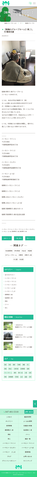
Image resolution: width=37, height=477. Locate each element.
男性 (6, 301)
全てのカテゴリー (10, 275)
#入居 (16, 259)
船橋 (28, 368)
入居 (26, 372)
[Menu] (34, 3)
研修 (30, 377)
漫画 (24, 364)
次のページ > (30, 238)
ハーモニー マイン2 (18, 229)
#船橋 (30, 251)
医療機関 (11, 377)
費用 (15, 372)
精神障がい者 (15, 231)
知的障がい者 (23, 231)
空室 (26, 377)
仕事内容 (16, 368)
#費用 (21, 255)
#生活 (24, 251)
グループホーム (8, 372)
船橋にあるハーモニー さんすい (13, 197)
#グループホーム (11, 255)
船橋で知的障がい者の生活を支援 (13, 214)
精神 (14, 364)
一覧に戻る (18, 238)
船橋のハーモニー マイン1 (11, 185)
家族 (5, 377)
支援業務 (22, 368)
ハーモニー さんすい (29, 229)
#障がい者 (28, 255)
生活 (21, 377)
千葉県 (18, 364)
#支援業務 (8, 251)
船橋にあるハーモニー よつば (12, 203)
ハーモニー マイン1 (7, 229)
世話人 (10, 368)
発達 (10, 364)
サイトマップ (28, 460)
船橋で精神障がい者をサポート (12, 208)
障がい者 (20, 372)
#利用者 (17, 251)
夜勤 (5, 368)
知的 (5, 364)
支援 (30, 372)
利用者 (16, 377)
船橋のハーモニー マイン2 (11, 191)
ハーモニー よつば (6, 231)
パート (7, 304)
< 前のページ (6, 238)
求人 (6, 308)
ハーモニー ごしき (10, 291)
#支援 (21, 259)
